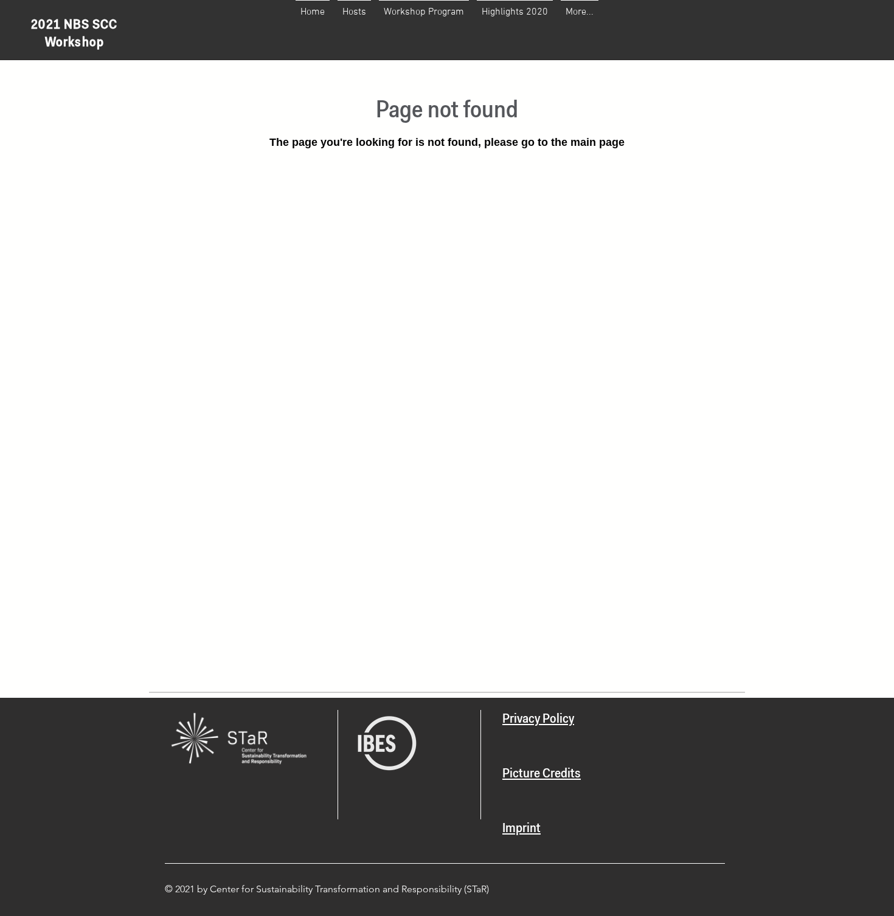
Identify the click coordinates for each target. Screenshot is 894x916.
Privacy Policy (538, 719)
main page (597, 142)
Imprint (521, 829)
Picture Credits (541, 774)
